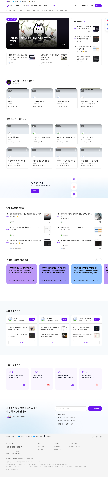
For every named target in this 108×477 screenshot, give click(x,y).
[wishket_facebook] (92, 436)
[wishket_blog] (96, 436)
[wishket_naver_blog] (100, 436)
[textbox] (71, 408)
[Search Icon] (72, 6)
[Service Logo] (9, 5)
